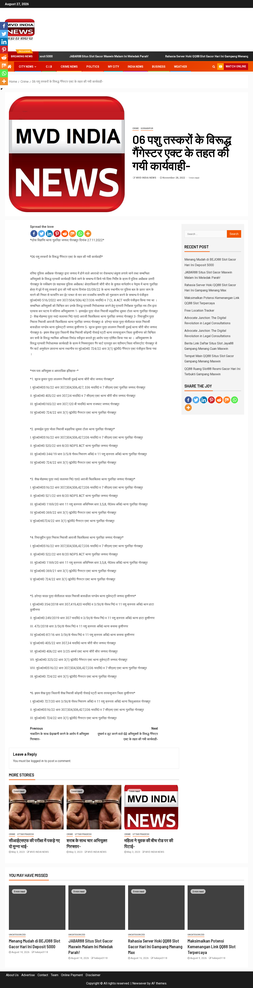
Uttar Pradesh (25, 834)
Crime (135, 128)
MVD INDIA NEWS (146, 177)
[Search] (213, 66)
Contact (43, 975)
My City (113, 66)
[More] (87, 233)
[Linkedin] (49, 233)
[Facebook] (33, 233)
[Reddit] (64, 233)
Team (54, 975)
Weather (180, 66)
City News (26, 66)
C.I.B (49, 66)
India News (135, 66)
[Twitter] (41, 233)
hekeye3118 (41, 952)
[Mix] (72, 233)
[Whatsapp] (80, 233)
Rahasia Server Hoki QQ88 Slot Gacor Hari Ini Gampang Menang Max (192, 56)
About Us (12, 975)
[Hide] (1, 89)
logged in (37, 761)
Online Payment (72, 975)
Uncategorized (17, 935)
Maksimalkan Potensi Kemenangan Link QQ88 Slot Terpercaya (212, 946)
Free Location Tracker (199, 310)
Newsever (139, 983)
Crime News (69, 66)
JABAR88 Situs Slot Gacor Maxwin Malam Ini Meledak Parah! (91, 56)
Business (158, 66)
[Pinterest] (57, 233)
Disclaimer (93, 975)
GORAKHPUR (147, 128)
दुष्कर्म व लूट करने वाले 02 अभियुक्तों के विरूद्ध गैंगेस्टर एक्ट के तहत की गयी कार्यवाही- (128, 734)
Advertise (28, 975)
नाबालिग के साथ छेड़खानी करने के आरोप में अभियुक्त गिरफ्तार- (59, 734)
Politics (92, 66)
